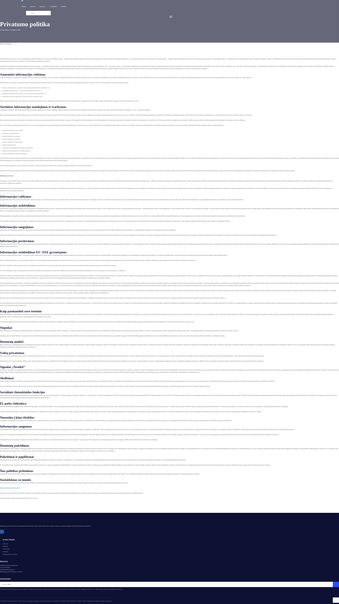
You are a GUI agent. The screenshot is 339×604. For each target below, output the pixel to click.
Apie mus (32, 6)
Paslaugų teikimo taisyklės (10, 554)
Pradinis (24, 6)
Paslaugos (42, 6)
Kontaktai (63, 6)
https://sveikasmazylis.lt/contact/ (10, 488)
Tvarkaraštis (53, 6)
